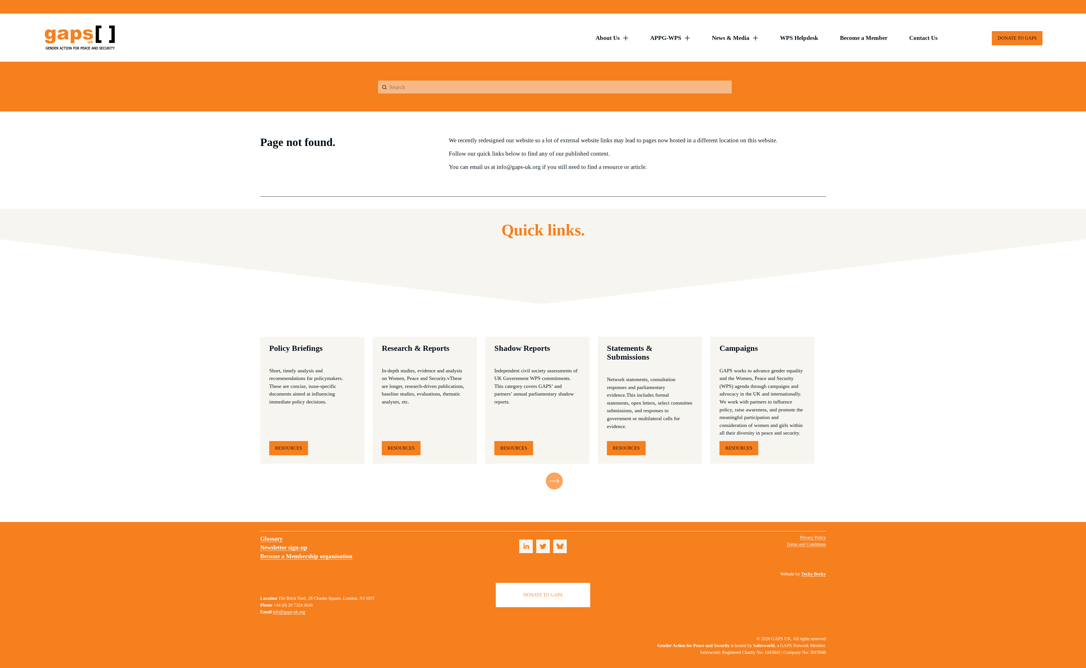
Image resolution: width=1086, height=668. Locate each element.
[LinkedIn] (526, 546)
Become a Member (863, 38)
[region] (543, 400)
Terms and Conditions (806, 544)
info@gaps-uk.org (289, 611)
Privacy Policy (813, 537)
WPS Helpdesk (799, 38)
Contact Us (923, 38)
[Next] (554, 480)
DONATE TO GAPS (1017, 38)
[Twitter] (543, 546)
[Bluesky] (560, 546)
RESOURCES (288, 448)
